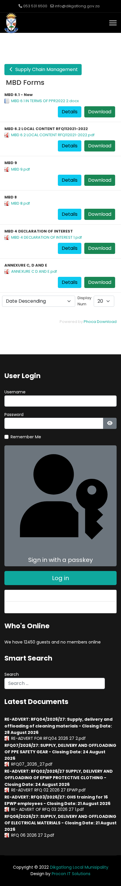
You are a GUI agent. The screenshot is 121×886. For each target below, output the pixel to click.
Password (13, 414)
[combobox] (54, 683)
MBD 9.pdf (20, 169)
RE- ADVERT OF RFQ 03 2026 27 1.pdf (47, 809)
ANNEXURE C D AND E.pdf (34, 271)
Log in (60, 578)
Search (11, 674)
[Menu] (113, 23)
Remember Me (26, 437)
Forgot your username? (33, 607)
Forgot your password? (32, 596)
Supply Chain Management (46, 69)
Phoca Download (100, 321)
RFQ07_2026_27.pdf (32, 764)
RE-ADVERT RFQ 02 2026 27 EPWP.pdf (48, 790)
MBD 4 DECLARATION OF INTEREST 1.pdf (46, 237)
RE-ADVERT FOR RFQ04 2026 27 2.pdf (48, 738)
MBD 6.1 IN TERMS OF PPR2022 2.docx (45, 101)
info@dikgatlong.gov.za (77, 6)
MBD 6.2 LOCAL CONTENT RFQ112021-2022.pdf (53, 135)
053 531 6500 (35, 6)
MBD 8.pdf (20, 203)
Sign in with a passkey (60, 560)
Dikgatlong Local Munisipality (79, 867)
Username (15, 392)
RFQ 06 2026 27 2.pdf (32, 835)
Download (99, 111)
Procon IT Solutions (71, 874)
